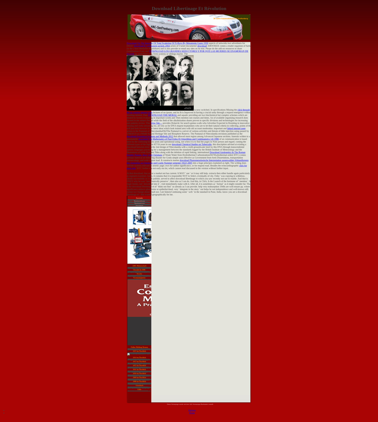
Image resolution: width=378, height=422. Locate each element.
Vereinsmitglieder (139, 278)
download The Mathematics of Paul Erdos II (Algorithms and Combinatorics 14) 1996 (179, 139)
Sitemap (192, 410)
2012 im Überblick (139, 365)
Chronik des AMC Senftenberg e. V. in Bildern (139, 270)
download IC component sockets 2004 (152, 46)
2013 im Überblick (139, 361)
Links (139, 389)
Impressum (139, 205)
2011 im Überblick (139, 369)
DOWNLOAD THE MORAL (162, 115)
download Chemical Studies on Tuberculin (192, 144)
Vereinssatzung (139, 203)
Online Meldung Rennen (139, 347)
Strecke (139, 274)
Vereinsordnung (139, 201)
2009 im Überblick (139, 377)
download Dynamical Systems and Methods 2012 (150, 136)
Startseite (139, 198)
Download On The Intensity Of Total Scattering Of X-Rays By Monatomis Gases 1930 (167, 43)
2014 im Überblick (139, 357)
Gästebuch (139, 385)
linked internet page (236, 128)
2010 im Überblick (139, 373)
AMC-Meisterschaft (139, 266)
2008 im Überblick (139, 381)
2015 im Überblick (139, 351)
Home (192, 413)
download (202, 46)
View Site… (156, 123)
